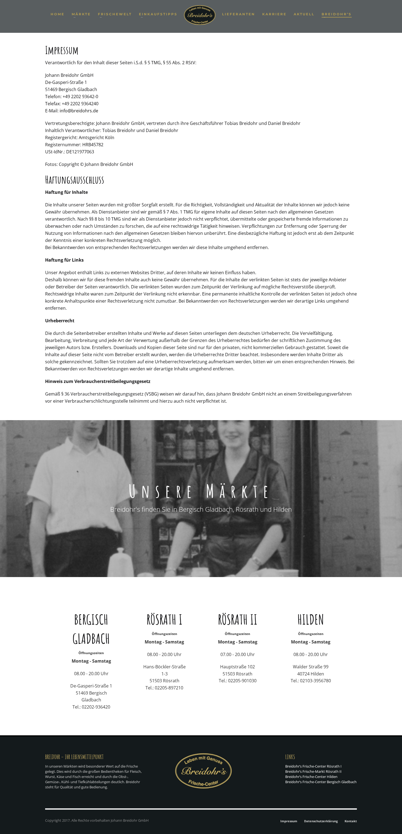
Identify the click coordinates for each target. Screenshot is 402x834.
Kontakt (351, 821)
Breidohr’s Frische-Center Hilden (311, 776)
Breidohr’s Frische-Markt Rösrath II (313, 771)
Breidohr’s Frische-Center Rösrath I (313, 766)
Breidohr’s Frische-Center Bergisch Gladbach (321, 781)
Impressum (288, 821)
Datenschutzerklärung (321, 821)
